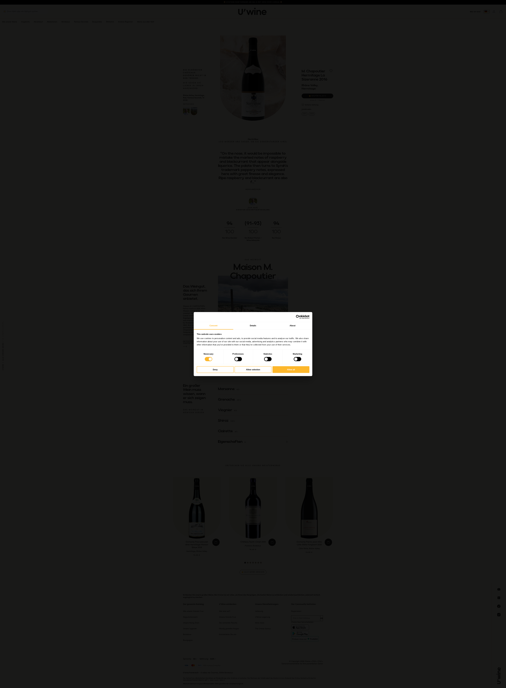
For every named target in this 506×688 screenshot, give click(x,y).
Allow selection (253, 369)
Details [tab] (253, 325)
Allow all (291, 369)
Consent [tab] (213, 325)
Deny (215, 369)
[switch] (238, 359)
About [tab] (292, 325)
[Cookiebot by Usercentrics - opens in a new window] (297, 317)
